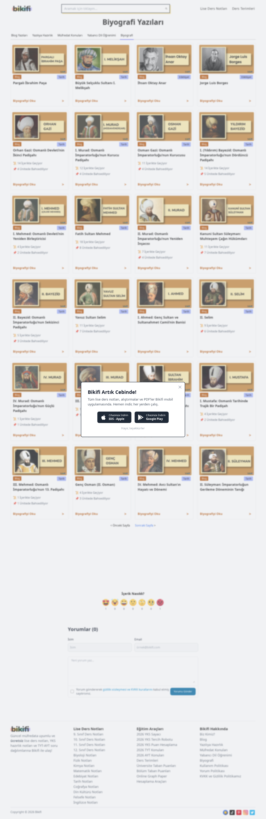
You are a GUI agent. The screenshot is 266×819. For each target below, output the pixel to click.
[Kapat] (180, 387)
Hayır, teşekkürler (133, 428)
